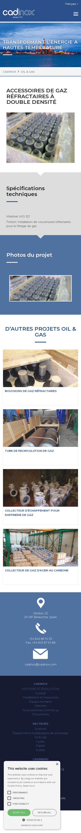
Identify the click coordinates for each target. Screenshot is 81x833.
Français (70, 4)
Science (40, 728)
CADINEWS (41, 759)
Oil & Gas (28, 71)
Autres (40, 750)
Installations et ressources (40, 697)
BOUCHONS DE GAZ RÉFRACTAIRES (31, 391)
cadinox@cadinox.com (41, 664)
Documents (40, 714)
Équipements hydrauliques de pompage (40, 733)
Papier (40, 745)
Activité (40, 693)
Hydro (40, 741)
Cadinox (40, 684)
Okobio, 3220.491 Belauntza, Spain (40, 615)
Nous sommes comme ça (41, 710)
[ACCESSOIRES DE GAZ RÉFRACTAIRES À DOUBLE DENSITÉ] (40, 298)
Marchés (40, 706)
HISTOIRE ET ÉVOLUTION (40, 689)
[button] (32, 820)
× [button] (57, 764)
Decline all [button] (44, 812)
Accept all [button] (19, 812)
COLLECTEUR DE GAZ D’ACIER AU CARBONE (36, 570)
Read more (29, 785)
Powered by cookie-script (32, 825)
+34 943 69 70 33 (40, 639)
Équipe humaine (40, 701)
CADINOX (9, 71)
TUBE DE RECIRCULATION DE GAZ (29, 451)
